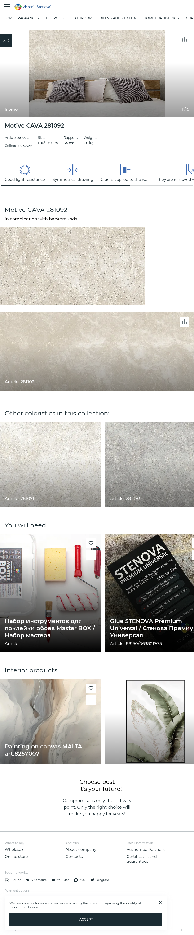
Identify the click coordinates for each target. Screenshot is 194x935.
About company (81, 849)
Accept (86, 919)
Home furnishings (161, 18)
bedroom (55, 18)
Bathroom (82, 18)
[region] (97, 173)
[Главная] (90, 6)
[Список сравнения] (179, 928)
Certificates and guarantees (142, 859)
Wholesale (15, 849)
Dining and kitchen (118, 18)
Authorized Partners (146, 849)
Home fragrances (21, 18)
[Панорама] (6, 40)
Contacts (74, 856)
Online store (16, 856)
